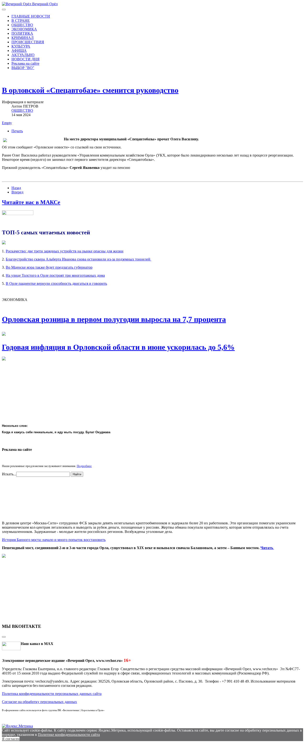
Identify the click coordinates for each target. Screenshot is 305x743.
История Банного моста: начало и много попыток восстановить (54, 540)
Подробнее (84, 466)
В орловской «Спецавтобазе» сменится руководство (90, 90)
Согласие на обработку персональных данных (39, 702)
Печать (17, 131)
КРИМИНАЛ (22, 38)
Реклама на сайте (25, 63)
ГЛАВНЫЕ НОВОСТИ (30, 16)
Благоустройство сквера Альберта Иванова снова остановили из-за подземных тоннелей (78, 259)
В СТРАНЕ (20, 21)
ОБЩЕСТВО (22, 25)
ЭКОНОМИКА (24, 29)
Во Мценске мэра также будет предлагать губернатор (49, 267)
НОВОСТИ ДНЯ (25, 59)
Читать (267, 548)
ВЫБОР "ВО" (22, 68)
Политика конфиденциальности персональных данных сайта (52, 694)
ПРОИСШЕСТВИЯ (27, 42)
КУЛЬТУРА (20, 46)
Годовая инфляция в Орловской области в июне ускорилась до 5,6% (118, 347)
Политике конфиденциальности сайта (69, 735)
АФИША (19, 51)
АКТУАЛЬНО (23, 55)
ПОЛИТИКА (22, 33)
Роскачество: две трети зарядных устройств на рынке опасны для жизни (64, 251)
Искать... (9, 474)
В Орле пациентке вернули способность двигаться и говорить (56, 283)
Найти (77, 474)
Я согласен (11, 739)
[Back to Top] (4, 637)
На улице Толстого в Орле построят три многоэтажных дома (55, 275)
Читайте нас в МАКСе (31, 202)
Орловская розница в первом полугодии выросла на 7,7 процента (114, 319)
